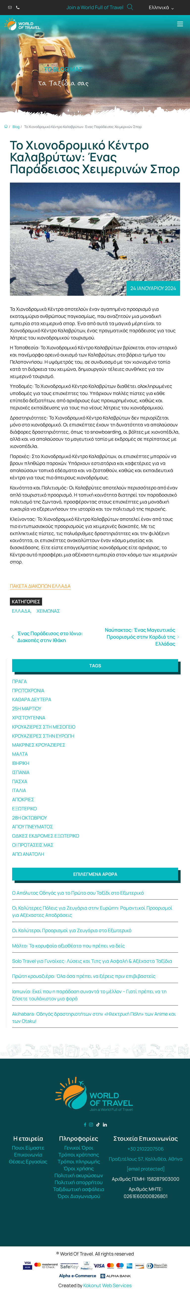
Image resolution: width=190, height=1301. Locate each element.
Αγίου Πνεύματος (32, 826)
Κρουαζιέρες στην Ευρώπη (43, 736)
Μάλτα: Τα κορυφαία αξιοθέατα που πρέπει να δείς (68, 946)
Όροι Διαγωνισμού (78, 1196)
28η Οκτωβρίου (29, 818)
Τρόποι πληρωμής (79, 1161)
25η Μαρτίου (26, 708)
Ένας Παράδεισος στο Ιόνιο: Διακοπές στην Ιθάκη (50, 637)
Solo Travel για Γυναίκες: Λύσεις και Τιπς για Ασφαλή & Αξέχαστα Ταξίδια (92, 961)
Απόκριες (23, 799)
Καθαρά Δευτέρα (31, 699)
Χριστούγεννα (28, 717)
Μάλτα (20, 754)
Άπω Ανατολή (28, 854)
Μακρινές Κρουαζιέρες (38, 745)
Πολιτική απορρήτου (79, 1182)
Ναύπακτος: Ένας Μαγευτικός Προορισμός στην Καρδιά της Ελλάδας (140, 637)
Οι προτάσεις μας (32, 845)
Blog (16, 126)
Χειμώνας (48, 611)
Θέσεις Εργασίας (28, 1161)
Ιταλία (19, 790)
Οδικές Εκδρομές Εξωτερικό (45, 836)
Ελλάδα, (22, 611)
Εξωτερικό (24, 808)
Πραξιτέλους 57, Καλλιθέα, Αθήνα (146, 1159)
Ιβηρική (20, 763)
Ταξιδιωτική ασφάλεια (78, 1189)
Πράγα (19, 681)
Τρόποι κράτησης (78, 1154)
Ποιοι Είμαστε (28, 1147)
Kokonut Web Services (107, 1285)
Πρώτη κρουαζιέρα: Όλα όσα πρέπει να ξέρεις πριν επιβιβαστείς (84, 976)
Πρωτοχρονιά (28, 690)
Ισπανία (20, 772)
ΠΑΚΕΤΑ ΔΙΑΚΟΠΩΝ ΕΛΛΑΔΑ (40, 586)
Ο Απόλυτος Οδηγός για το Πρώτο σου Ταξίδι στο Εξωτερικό (78, 893)
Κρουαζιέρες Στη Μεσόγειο (43, 727)
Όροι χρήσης (79, 1168)
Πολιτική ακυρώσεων (78, 1175)
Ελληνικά (161, 7)
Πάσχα (19, 781)
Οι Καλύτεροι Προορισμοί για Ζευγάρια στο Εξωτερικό (71, 930)
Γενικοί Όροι (78, 1147)
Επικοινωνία (28, 1154)
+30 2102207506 (145, 1149)
